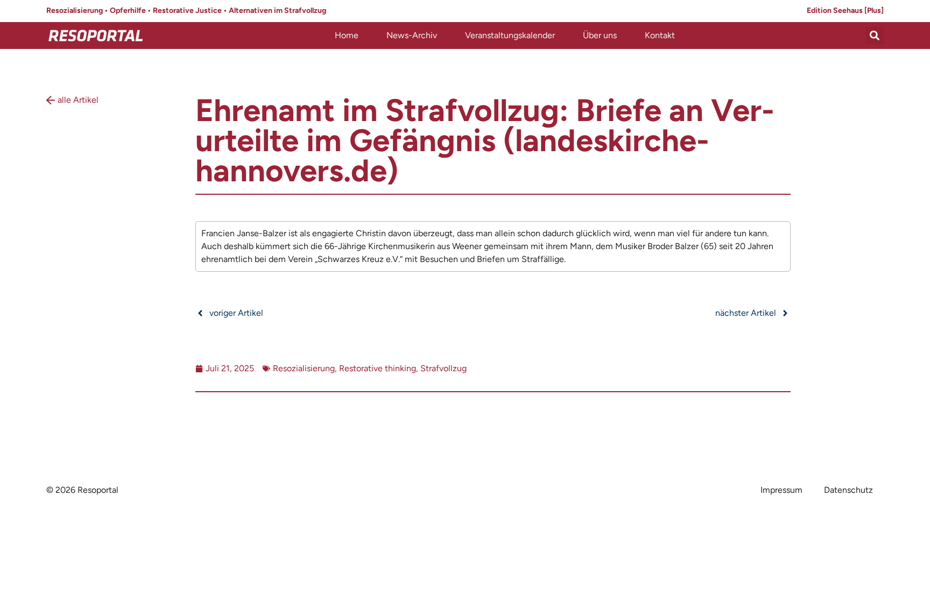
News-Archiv (411, 35)
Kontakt (660, 35)
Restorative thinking (377, 368)
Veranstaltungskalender (510, 35)
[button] (875, 36)
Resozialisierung (304, 368)
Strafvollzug (443, 368)
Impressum (781, 490)
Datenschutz (848, 490)
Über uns (600, 35)
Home (346, 35)
